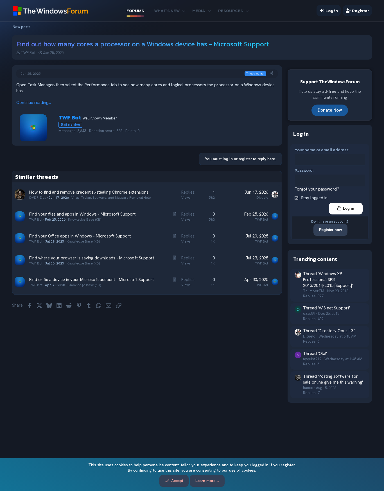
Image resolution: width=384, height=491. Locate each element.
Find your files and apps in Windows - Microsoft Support (82, 214)
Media (198, 10)
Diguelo (262, 197)
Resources (230, 10)
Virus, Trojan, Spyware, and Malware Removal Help (111, 197)
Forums (135, 10)
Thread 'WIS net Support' (326, 308)
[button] (183, 10)
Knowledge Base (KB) (84, 219)
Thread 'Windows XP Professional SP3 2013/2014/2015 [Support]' (328, 279)
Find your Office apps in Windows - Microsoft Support (80, 236)
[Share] (271, 73)
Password (304, 170)
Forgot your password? (317, 189)
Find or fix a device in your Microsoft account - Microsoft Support (91, 279)
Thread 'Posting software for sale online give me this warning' (333, 379)
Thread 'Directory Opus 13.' (329, 331)
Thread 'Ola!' (315, 353)
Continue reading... (33, 102)
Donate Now (330, 110)
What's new (167, 10)
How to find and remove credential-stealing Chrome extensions (88, 192)
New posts (21, 26)
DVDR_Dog (37, 197)
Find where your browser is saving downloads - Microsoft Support (91, 258)
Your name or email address (321, 149)
